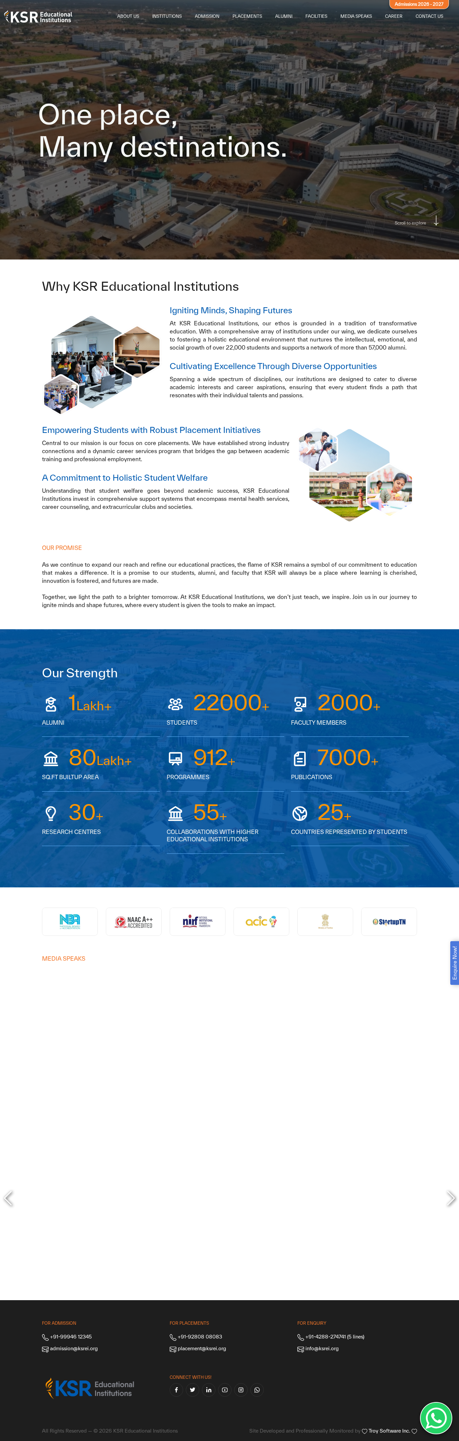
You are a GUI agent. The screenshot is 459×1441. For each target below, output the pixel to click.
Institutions (167, 16)
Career (394, 16)
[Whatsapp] (257, 1390)
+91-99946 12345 (70, 1336)
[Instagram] (241, 1390)
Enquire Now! (455, 963)
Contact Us (429, 16)
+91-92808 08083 (199, 1336)
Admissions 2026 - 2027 (419, 4)
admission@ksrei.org (74, 1348)
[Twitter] (192, 1390)
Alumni (283, 16)
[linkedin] (208, 1390)
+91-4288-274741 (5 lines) (334, 1336)
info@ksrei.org (322, 1348)
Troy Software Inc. (389, 1431)
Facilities (316, 16)
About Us (128, 16)
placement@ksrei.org (202, 1348)
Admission (207, 16)
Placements (247, 16)
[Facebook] (176, 1390)
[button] (451, 1198)
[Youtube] (225, 1390)
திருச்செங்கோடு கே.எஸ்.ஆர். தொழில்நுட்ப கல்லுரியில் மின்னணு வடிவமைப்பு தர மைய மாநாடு (181, 1095)
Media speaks (356, 16)
